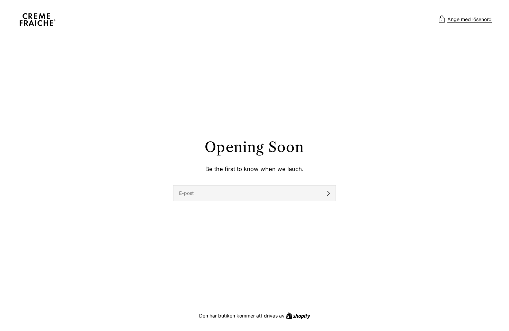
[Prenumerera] (328, 193)
